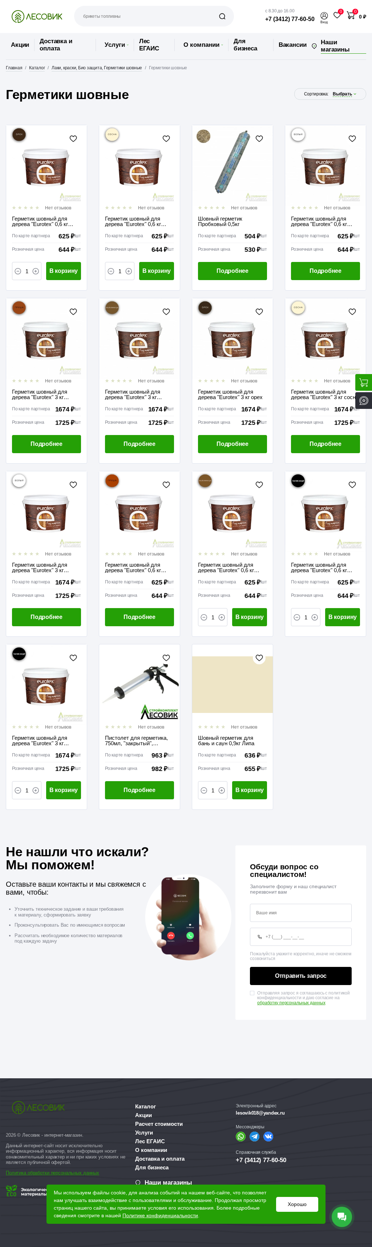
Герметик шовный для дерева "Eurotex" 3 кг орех (230, 394)
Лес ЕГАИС (149, 45)
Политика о (18, 1173)
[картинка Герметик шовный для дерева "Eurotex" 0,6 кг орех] (46, 165)
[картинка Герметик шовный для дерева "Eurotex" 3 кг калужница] (139, 338)
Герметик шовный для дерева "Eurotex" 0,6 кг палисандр (319, 567)
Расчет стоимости (159, 1124)
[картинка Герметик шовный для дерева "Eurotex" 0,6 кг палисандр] (325, 511)
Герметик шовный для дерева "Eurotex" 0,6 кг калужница (226, 567)
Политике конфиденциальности (160, 1215)
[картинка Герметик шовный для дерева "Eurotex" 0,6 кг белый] (325, 165)
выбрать (342, 94)
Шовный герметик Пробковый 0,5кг (220, 221)
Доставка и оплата (56, 45)
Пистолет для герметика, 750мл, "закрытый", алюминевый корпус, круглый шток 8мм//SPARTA (136, 740)
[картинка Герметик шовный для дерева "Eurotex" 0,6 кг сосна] (139, 165)
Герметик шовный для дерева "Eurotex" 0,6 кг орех (40, 221)
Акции (20, 44)
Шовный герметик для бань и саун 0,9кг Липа (226, 740)
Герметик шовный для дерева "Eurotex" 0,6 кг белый (319, 221)
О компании (201, 44)
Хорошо (297, 1204)
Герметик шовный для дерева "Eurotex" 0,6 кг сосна (133, 221)
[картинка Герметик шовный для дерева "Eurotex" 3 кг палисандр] (46, 684)
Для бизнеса (245, 45)
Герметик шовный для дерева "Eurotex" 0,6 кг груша (133, 567)
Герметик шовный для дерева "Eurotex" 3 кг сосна (325, 394)
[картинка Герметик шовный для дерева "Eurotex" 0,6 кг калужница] (232, 511)
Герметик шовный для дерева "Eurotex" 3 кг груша (39, 394)
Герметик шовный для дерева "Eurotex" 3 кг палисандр (39, 740)
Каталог (145, 1106)
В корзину (63, 271)
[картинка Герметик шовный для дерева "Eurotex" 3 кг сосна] (325, 338)
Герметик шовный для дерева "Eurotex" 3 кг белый (39, 567)
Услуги (115, 44)
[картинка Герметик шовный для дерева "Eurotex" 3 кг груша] (46, 338)
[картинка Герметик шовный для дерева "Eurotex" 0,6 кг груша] (139, 511)
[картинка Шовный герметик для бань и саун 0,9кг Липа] (232, 684)
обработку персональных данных (291, 1002)
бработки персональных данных (64, 1173)
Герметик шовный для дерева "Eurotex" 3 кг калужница (132, 394)
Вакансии (293, 44)
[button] (324, 16)
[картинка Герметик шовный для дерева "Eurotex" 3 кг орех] (232, 338)
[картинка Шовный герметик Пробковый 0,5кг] (232, 165)
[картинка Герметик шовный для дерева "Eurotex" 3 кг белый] (46, 511)
